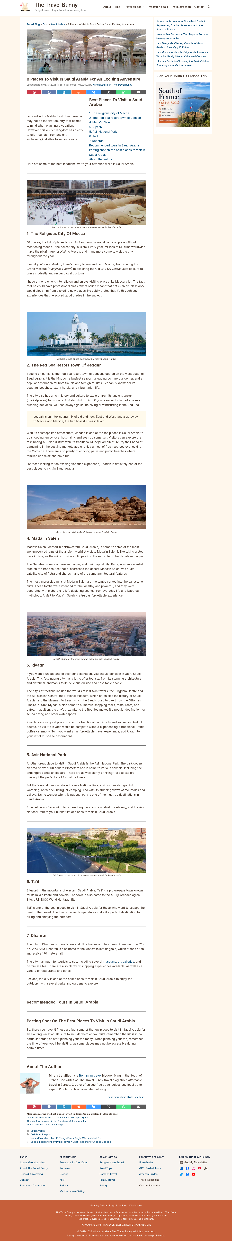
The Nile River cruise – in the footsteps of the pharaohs (56, 1121)
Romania (65, 1168)
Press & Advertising (31, 1174)
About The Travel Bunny (34, 1168)
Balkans (64, 1185)
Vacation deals (158, 6)
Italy (62, 1179)
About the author (100, 159)
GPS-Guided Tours (150, 1168)
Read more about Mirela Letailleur (126, 1097)
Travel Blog (33, 24)
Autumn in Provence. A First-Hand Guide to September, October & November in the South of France (181, 25)
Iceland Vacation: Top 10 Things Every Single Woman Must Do (66, 1138)
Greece (64, 1174)
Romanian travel (90, 1075)
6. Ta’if (93, 136)
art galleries (126, 961)
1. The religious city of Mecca (109, 113)
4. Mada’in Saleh (100, 122)
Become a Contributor (33, 1185)
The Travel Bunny (56, 5)
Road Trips (106, 1168)
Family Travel (107, 1179)
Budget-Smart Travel (112, 1162)
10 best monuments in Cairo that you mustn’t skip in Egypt (57, 1117)
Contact (199, 6)
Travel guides (132, 6)
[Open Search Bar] (209, 7)
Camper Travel (108, 1174)
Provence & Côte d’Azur (74, 1162)
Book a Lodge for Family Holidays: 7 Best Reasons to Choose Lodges (71, 1141)
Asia (45, 24)
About (107, 6)
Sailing (103, 1185)
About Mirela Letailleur (33, 1162)
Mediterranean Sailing (72, 1191)
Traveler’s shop (181, 6)
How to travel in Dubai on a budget (45, 1124)
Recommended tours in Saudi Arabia (114, 145)
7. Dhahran (96, 141)
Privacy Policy (98, 1205)
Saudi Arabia (57, 24)
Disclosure (135, 1205)
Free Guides (146, 1162)
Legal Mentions (118, 1205)
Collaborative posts (42, 1134)
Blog (117, 6)
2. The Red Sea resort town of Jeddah (115, 118)
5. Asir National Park (103, 131)
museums (109, 961)
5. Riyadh (95, 127)
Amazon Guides (148, 1174)
